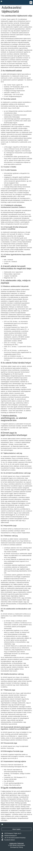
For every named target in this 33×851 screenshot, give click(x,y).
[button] (31, 2)
